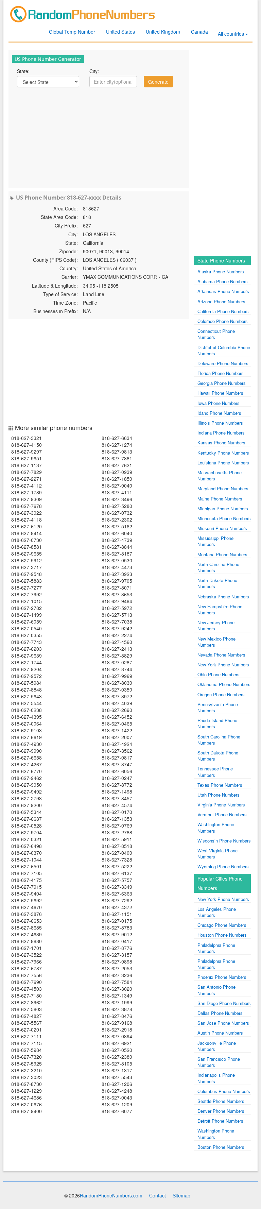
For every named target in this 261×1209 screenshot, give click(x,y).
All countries (231, 33)
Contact (157, 1195)
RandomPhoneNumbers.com (111, 1195)
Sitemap (181, 1195)
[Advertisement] (99, 137)
